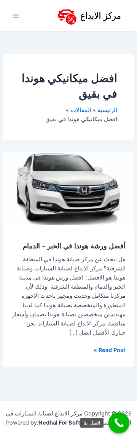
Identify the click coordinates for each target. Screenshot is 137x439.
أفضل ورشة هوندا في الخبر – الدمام (74, 246)
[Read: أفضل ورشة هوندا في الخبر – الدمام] (68, 188)
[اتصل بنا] (118, 422)
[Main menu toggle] (16, 16)
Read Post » (110, 350)
